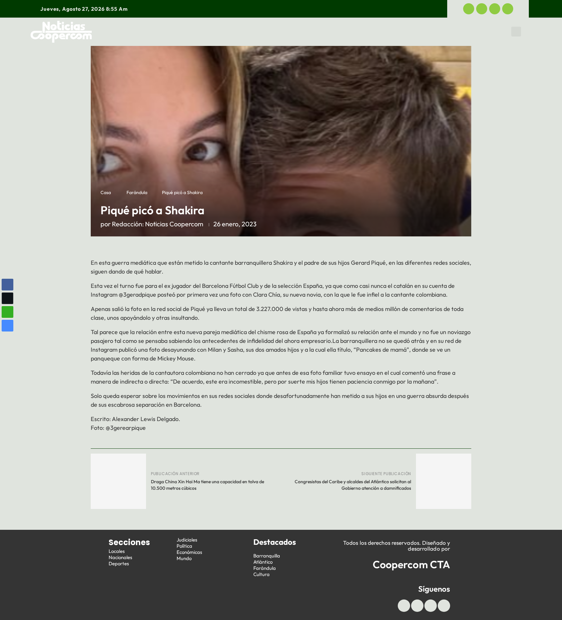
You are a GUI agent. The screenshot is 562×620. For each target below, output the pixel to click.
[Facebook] (468, 8)
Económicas (372, 31)
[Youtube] (494, 8)
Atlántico (263, 562)
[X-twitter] (481, 8)
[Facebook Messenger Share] (7, 325)
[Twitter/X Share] (7, 298)
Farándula (137, 192)
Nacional (189, 31)
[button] (516, 31)
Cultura (261, 574)
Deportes (234, 31)
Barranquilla (266, 556)
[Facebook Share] (7, 284)
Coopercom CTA (411, 564)
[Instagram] (507, 8)
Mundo (469, 31)
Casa (105, 192)
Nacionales (120, 557)
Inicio (118, 31)
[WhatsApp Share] (7, 312)
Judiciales (280, 31)
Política (325, 31)
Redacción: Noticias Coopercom (157, 224)
